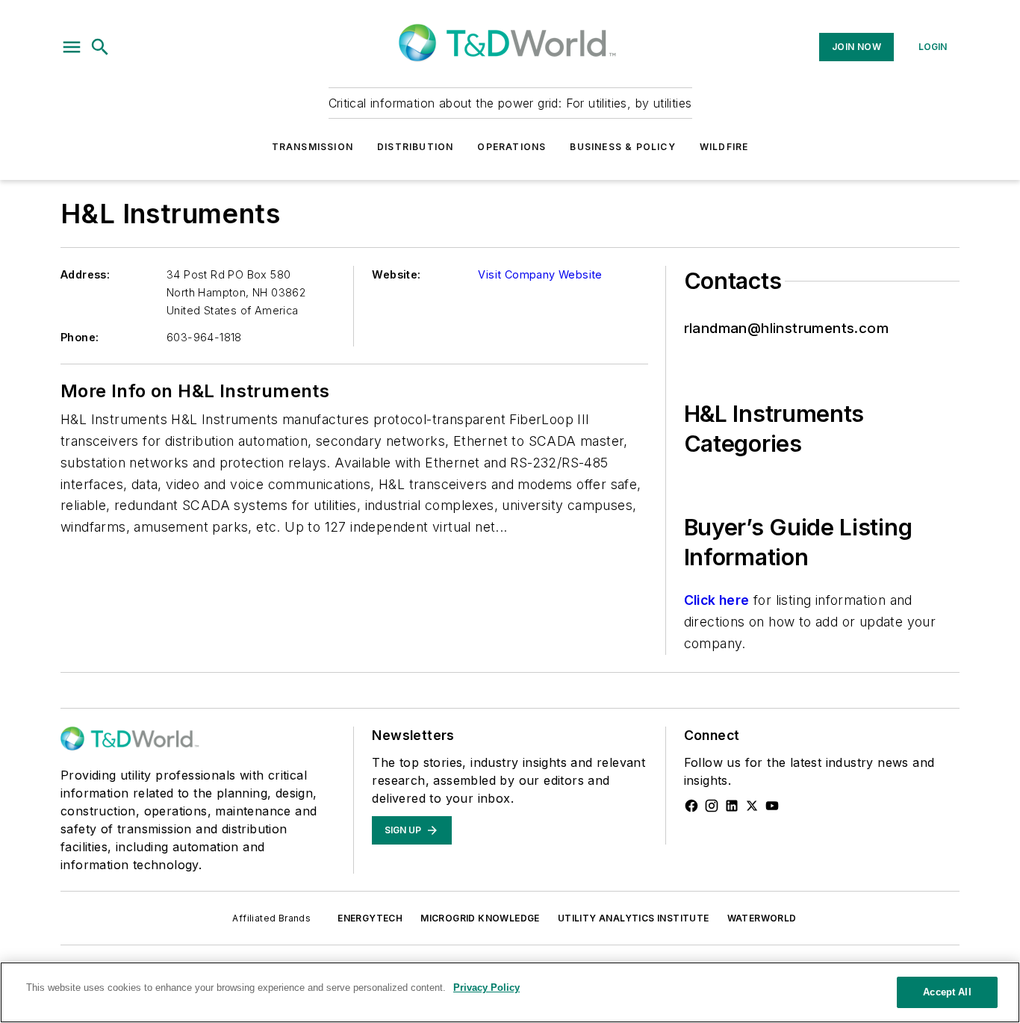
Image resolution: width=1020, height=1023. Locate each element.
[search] (100, 47)
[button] (71, 47)
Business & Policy (622, 146)
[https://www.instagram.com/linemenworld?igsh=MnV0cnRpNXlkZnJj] (711, 805)
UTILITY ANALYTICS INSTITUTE (633, 918)
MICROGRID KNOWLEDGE (480, 918)
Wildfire (724, 146)
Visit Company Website (540, 274)
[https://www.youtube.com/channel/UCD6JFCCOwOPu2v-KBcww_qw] (772, 805)
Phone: (79, 337)
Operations (511, 146)
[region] (510, 992)
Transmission (312, 146)
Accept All (947, 992)
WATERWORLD (762, 918)
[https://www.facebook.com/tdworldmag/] (691, 805)
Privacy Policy (486, 987)
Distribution (415, 146)
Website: (396, 274)
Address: (85, 274)
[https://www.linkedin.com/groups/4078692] (731, 805)
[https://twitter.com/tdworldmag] (751, 805)
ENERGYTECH (370, 918)
